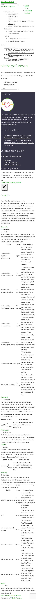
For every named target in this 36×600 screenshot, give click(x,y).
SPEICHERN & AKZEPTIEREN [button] (11, 595)
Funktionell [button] (4, 397)
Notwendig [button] (4, 227)
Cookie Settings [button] (6, 182)
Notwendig (6, 229)
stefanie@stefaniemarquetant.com (11, 156)
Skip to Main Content (7, 2)
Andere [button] (3, 583)
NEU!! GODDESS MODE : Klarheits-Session (18, 140)
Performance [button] (5, 430)
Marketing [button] (4, 472)
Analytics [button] (3, 445)
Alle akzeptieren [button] (16, 182)
